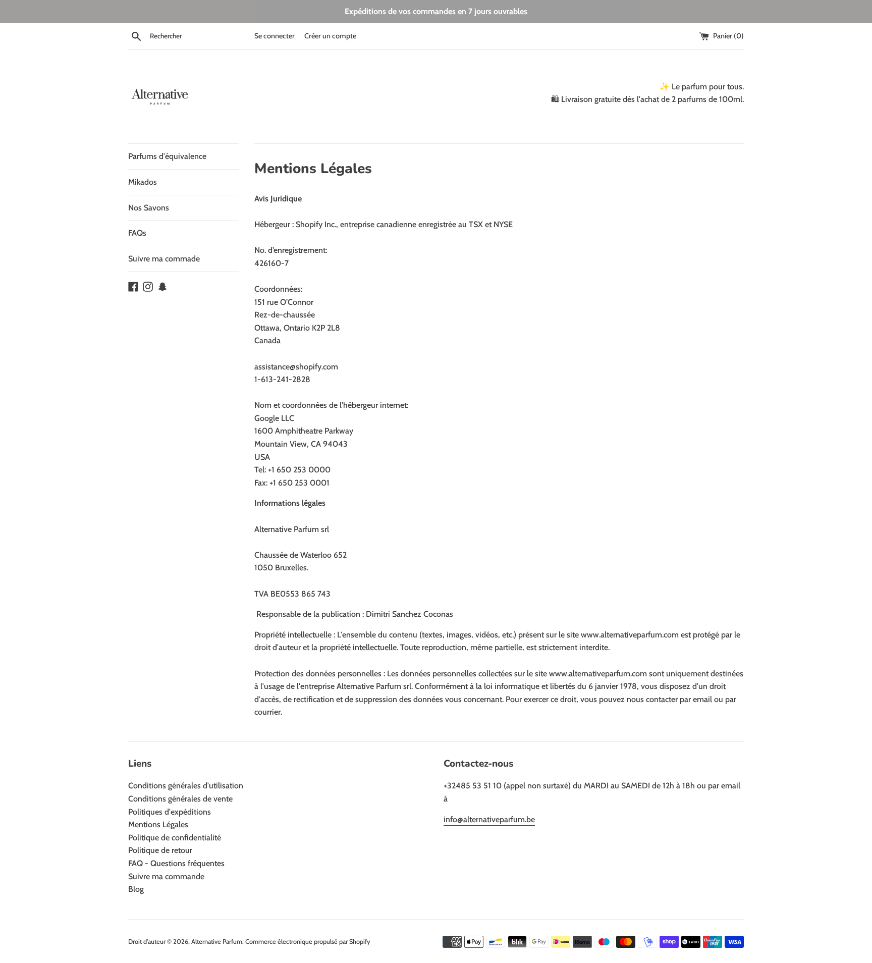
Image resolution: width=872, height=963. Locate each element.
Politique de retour (160, 850)
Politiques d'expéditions (169, 812)
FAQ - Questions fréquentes (176, 863)
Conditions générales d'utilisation (185, 785)
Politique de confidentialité (174, 837)
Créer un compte (330, 35)
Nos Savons (148, 207)
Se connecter (274, 35)
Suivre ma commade (164, 258)
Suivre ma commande (166, 876)
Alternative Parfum (216, 941)
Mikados (142, 182)
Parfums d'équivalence (167, 156)
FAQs (137, 233)
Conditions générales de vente (180, 799)
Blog (136, 889)
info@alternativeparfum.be (489, 819)
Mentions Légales (158, 824)
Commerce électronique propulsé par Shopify (307, 941)
